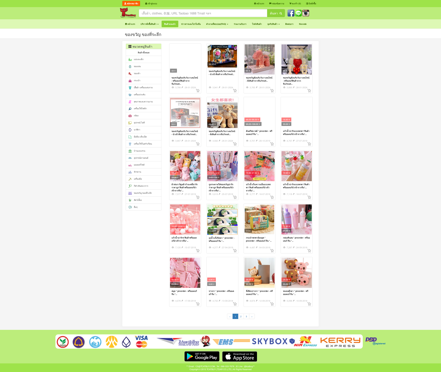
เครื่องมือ (137, 178)
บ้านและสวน (139, 150)
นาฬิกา (136, 129)
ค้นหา (275, 13)
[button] (149, 24)
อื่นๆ (135, 206)
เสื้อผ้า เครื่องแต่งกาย (143, 87)
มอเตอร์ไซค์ (139, 164)
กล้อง (136, 115)
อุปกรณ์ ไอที (139, 122)
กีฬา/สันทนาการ (140, 185)
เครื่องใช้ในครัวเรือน (142, 143)
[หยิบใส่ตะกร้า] (197, 90)
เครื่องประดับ (139, 94)
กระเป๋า (136, 80)
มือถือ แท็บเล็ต (140, 136)
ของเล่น (137, 66)
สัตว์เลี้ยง (137, 199)
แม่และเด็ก (138, 59)
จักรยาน (137, 171)
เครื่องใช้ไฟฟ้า (140, 108)
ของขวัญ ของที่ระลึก (142, 192)
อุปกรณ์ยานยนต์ (140, 157)
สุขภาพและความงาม (143, 101)
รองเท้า (136, 73)
